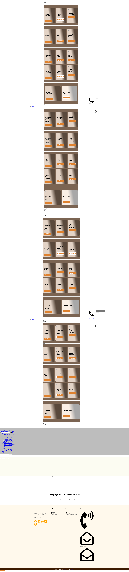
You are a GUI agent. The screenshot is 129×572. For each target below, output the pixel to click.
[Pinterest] (35, 524)
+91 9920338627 (91, 318)
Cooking (44, 322)
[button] (64, 501)
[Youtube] (42, 521)
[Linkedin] (45, 521)
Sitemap (64, 569)
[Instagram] (39, 521)
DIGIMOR (72, 569)
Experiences (46, 151)
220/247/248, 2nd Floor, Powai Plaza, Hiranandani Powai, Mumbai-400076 (86, 563)
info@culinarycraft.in (83, 546)
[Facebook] (35, 521)
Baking (44, 343)
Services (44, 400)
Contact (45, 210)
